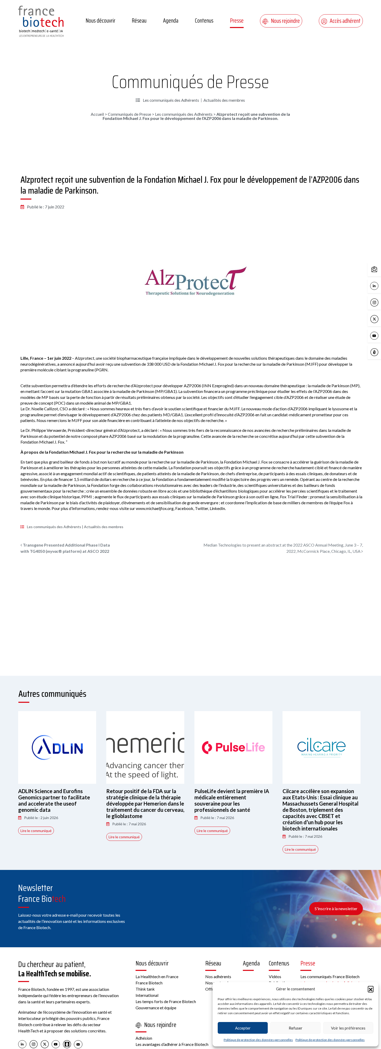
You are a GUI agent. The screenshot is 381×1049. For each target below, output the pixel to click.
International (147, 995)
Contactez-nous (379, 269)
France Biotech (149, 982)
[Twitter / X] (44, 1043)
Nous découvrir (100, 20)
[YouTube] (56, 1043)
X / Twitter (379, 318)
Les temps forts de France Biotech (166, 1001)
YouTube (379, 335)
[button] (370, 988)
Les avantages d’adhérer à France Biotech (172, 1044)
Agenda (170, 20)
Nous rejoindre (285, 20)
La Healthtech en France (157, 976)
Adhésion (144, 1038)
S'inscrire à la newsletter (336, 908)
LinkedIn (379, 285)
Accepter (243, 1028)
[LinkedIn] (22, 1043)
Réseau (139, 20)
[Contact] (78, 1043)
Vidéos (275, 976)
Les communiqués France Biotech (329, 976)
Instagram (379, 301)
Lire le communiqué (36, 830)
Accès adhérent (345, 20)
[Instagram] (33, 1043)
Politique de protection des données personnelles (258, 1040)
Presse (237, 20)
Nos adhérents (218, 976)
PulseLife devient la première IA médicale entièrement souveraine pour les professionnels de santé (231, 800)
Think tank (145, 988)
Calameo (379, 351)
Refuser (295, 1028)
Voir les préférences (348, 1028)
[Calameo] (67, 1043)
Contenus (204, 20)
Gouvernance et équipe (156, 1007)
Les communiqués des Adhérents (171, 100)
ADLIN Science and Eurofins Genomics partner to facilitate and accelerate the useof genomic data (54, 800)
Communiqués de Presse (190, 81)
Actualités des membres (224, 100)
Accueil (97, 114)
